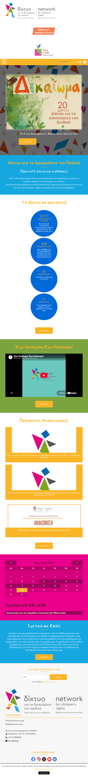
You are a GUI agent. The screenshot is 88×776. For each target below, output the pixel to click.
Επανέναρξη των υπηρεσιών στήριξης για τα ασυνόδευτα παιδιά (44, 530)
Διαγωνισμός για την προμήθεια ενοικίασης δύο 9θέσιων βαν (36, 613)
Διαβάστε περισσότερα (44, 769)
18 (33, 585)
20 (55, 585)
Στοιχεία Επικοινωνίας (14, 720)
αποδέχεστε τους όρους (48, 682)
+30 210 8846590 (14, 737)
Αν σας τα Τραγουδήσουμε (33, 133)
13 (55, 581)
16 (11, 585)
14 (66, 581)
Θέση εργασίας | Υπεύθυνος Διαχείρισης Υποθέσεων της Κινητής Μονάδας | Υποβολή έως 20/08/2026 (44, 456)
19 (44, 585)
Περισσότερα (27, 141)
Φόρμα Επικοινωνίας (14, 724)
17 (22, 585)
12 (44, 581)
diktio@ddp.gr (13, 741)
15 (77, 581)
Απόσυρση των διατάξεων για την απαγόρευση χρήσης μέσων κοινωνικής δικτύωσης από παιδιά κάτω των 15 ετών (44, 494)
